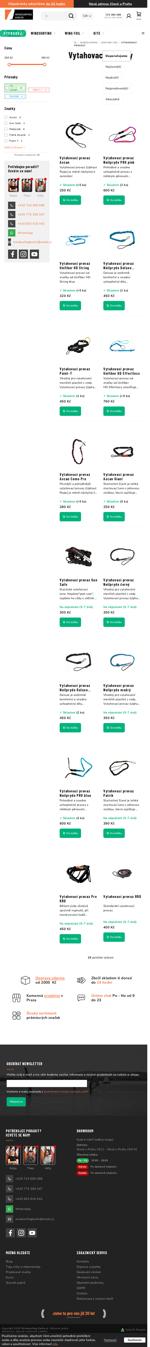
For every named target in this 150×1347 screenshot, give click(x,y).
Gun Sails (17, 123)
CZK (85, 16)
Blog (9, 1261)
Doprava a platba (89, 1267)
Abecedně (112, 99)
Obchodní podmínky (90, 1283)
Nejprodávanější (117, 88)
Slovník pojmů (15, 1283)
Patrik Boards (19, 135)
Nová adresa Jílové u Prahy (110, 4)
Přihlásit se (16, 1101)
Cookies (82, 1293)
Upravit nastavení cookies (32, 1331)
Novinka (16, 96)
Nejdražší (112, 78)
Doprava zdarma (50, 978)
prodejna (52, 995)
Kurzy (10, 1277)
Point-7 (15, 141)
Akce (40, 89)
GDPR (81, 1288)
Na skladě (16, 87)
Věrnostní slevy (87, 1277)
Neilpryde (17, 129)
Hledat (71, 16)
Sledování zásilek (89, 1272)
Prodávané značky (18, 1272)
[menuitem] (13, 33)
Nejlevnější (113, 67)
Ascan (15, 117)
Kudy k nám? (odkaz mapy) (95, 1140)
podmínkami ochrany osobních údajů (66, 1091)
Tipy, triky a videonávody (23, 1267)
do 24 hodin (55, 4)
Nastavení (110, 1340)
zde (55, 1344)
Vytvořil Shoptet (135, 1329)
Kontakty (83, 1261)
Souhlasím (135, 1340)
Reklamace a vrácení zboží (95, 1299)
